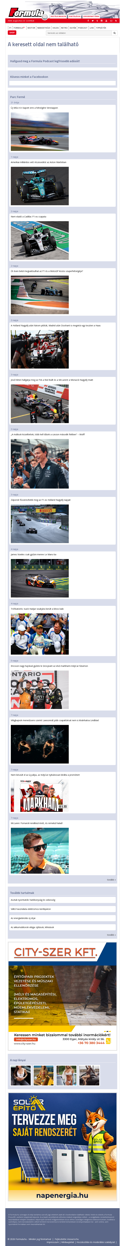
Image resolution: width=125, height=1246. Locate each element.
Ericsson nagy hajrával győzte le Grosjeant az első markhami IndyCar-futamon (49, 665)
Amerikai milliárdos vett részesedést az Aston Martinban (38, 162)
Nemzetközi (43, 27)
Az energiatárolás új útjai (23, 918)
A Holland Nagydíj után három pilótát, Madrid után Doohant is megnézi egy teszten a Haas (56, 325)
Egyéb (73, 27)
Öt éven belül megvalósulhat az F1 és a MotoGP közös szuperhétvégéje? (47, 271)
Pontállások (74, 16)
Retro (64, 27)
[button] (116, 20)
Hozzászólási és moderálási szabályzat (96, 1242)
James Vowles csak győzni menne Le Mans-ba (33, 554)
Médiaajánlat (67, 1242)
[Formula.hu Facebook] (88, 20)
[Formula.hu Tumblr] (97, 20)
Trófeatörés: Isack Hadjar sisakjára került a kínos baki (37, 608)
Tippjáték (101, 27)
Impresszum (53, 1242)
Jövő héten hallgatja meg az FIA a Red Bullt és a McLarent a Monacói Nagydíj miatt (52, 379)
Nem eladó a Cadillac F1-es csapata (28, 216)
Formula (18, 27)
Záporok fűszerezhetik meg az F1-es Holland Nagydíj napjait (41, 499)
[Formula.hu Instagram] (101, 20)
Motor (31, 27)
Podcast (83, 27)
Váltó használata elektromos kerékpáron (31, 909)
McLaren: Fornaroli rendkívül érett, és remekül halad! (36, 823)
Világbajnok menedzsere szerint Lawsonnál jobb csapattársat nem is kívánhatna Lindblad (55, 720)
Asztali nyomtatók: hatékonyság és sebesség (33, 899)
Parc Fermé (17, 96)
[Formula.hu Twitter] (93, 20)
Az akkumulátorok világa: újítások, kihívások (32, 927)
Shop (12, 32)
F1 (10, 27)
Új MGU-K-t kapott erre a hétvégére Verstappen (34, 107)
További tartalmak (22, 892)
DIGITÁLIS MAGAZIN (58, 16)
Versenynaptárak (91, 16)
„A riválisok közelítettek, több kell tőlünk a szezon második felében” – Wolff (48, 434)
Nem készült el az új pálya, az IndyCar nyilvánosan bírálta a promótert (45, 774)
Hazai (56, 27)
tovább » (111, 879)
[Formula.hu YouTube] (106, 20)
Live (92, 27)
